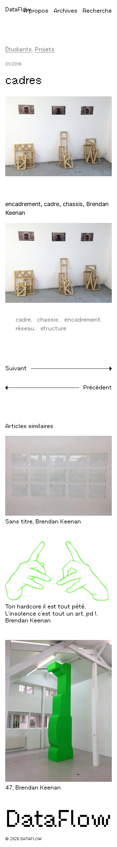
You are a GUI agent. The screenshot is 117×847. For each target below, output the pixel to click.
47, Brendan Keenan (33, 787)
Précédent (97, 387)
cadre (23, 319)
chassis (47, 319)
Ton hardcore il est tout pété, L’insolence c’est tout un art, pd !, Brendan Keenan (51, 613)
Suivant (16, 368)
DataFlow (18, 9)
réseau (25, 328)
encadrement (82, 319)
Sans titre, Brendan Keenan (43, 521)
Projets (45, 49)
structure (53, 328)
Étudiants (18, 49)
